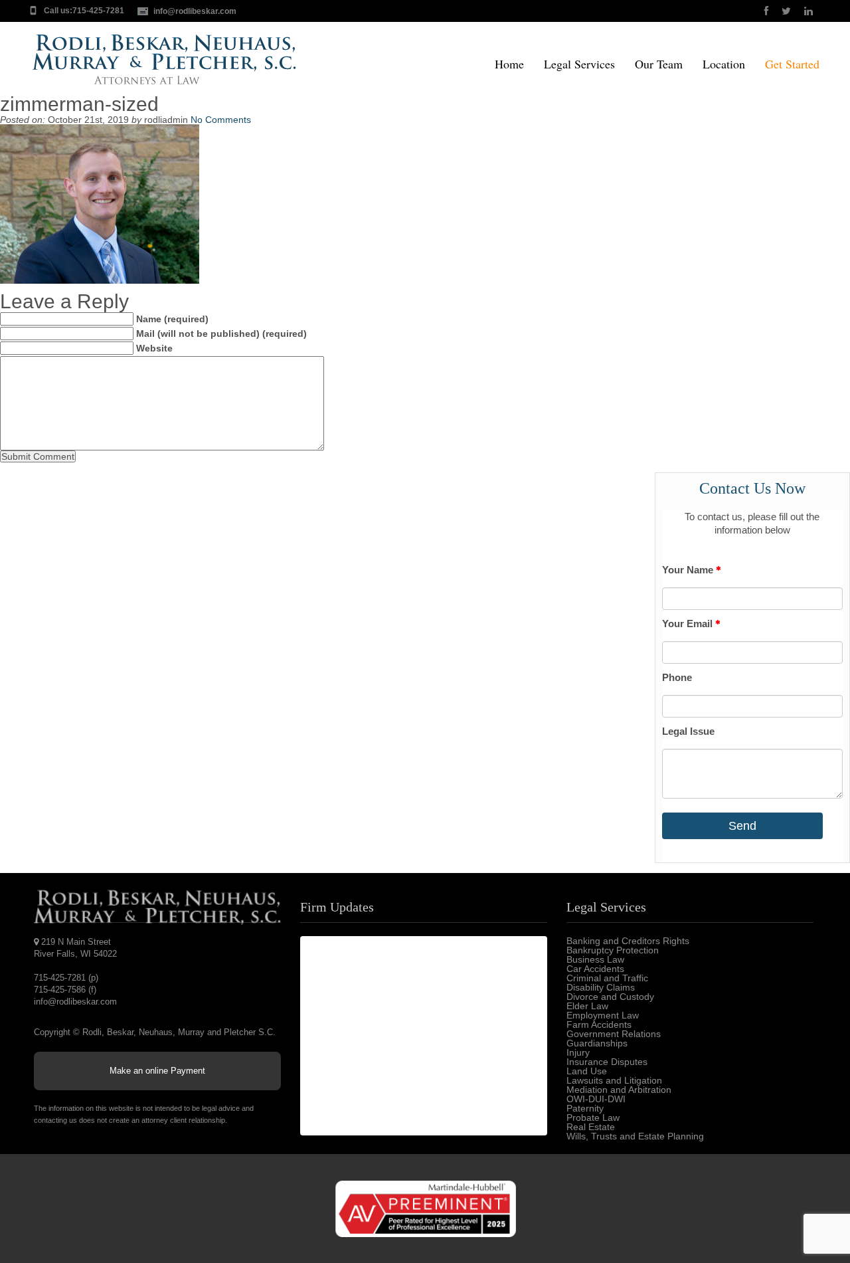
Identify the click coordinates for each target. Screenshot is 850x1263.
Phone (677, 677)
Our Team (659, 65)
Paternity (585, 1108)
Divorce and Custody (610, 996)
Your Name (689, 569)
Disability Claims (600, 987)
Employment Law (602, 1015)
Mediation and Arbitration (618, 1089)
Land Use (586, 1071)
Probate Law (593, 1117)
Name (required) (172, 319)
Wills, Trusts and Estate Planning (635, 1136)
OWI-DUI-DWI (596, 1099)
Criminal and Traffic (607, 978)
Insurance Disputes (606, 1061)
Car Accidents (595, 968)
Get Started (792, 65)
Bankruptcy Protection (612, 950)
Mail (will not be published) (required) (221, 333)
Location (724, 65)
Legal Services (579, 65)
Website (154, 348)
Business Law (595, 959)
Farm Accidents (599, 1024)
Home (509, 65)
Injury (578, 1052)
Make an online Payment (157, 1071)
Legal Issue (688, 731)
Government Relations (613, 1033)
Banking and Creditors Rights (627, 940)
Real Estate (590, 1126)
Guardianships (597, 1043)
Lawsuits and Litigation (614, 1080)
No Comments (221, 119)
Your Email (688, 623)
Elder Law (587, 1006)
